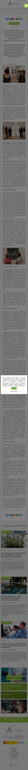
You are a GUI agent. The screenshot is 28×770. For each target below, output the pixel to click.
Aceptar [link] (14, 388)
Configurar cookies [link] (14, 391)
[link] (26, 6)
